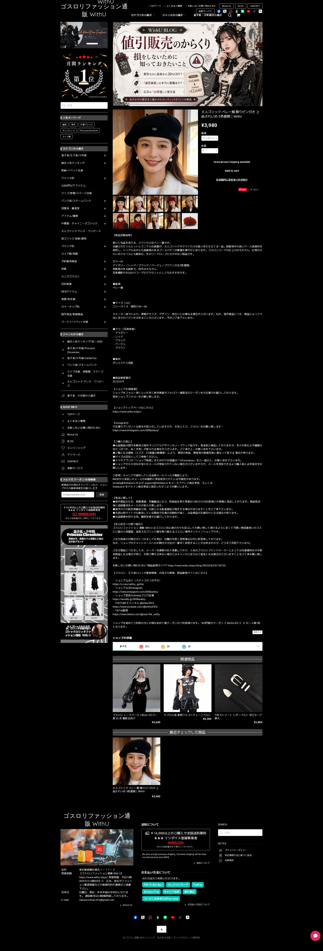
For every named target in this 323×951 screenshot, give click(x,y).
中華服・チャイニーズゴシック (79, 223)
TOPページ (155, 6)
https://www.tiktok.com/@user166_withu (136, 614)
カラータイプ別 (70, 306)
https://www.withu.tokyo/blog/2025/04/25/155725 (197, 565)
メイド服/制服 (69, 253)
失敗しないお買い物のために (202, 6)
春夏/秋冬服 (68, 299)
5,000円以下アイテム (73, 185)
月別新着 (66, 284)
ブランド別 (67, 246)
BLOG (240, 6)
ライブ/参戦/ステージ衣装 (76, 193)
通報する (257, 632)
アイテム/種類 (69, 216)
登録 (101, 494)
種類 (203, 133)
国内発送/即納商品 (72, 314)
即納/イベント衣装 (72, 170)
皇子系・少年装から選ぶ (208, 15)
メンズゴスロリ (70, 276)
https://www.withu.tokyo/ (127, 411)
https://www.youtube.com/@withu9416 (135, 606)
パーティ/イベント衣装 (74, 322)
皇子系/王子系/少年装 (74, 155)
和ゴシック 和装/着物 (73, 238)
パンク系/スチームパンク (76, 200)
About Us (226, 6)
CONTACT (255, 6)
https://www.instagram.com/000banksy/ (136, 430)
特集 (64, 269)
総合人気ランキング (73, 163)
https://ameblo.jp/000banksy (129, 599)
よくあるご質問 (174, 6)
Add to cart (232, 170)
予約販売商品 (69, 261)
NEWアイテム (69, 291)
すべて (123, 646)
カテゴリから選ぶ (141, 15)
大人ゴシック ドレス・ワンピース (81, 231)
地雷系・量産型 (70, 208)
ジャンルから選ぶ (172, 15)
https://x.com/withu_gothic (128, 584)
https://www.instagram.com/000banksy (135, 591)
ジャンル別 (67, 178)
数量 (203, 145)
